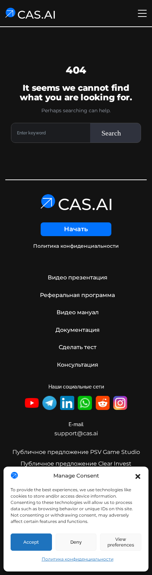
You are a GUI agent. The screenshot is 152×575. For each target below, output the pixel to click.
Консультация (77, 364)
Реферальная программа (77, 295)
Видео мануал (78, 312)
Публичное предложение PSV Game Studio (76, 452)
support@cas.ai (76, 433)
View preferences (120, 542)
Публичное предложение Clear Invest (76, 463)
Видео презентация (77, 277)
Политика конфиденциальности (77, 559)
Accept (31, 542)
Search (111, 133)
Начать (76, 229)
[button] (137, 475)
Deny (76, 542)
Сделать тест (78, 347)
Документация (77, 330)
